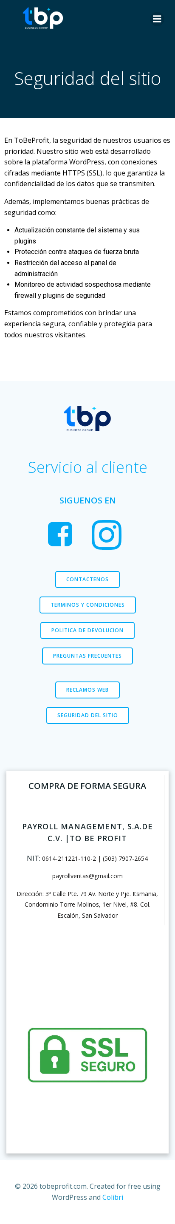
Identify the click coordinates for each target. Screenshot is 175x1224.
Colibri (112, 1197)
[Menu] (157, 19)
